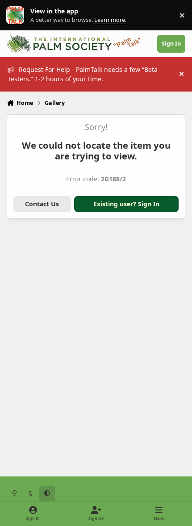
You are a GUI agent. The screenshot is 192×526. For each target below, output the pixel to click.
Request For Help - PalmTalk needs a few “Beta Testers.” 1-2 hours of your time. (83, 74)
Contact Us (42, 204)
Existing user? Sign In (126, 204)
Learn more (17, 15)
